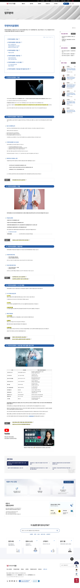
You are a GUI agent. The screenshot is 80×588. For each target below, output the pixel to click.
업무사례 (31, 3)
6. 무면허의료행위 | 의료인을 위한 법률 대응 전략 (18, 69)
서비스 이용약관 (9, 569)
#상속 (38, 534)
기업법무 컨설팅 (63, 0)
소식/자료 (55, 3)
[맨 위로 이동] (72, 559)
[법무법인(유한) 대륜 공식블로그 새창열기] (10, 581)
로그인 (38, 0)
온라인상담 (76, 567)
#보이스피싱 (43, 534)
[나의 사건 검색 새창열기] (7, 581)
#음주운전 (48, 534)
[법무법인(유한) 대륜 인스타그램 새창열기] (17, 581)
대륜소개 (23, 3)
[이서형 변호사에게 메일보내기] (75, 99)
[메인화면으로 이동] (4, 9)
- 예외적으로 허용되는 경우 (13, 47)
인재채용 (68, 0)
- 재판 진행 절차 (11, 66)
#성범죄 (31, 534)
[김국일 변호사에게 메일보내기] (75, 66)
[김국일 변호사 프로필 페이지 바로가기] (68, 69)
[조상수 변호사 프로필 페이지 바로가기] (68, 77)
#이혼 (35, 534)
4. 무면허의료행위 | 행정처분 (13, 55)
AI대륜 (73, 0)
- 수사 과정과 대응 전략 (12, 64)
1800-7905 (55, 0)
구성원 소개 (48, 3)
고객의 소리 (47, 0)
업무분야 (39, 3)
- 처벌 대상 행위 (11, 52)
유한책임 (27, 569)
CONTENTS (49, 37)
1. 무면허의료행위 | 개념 (12, 39)
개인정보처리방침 (16, 569)
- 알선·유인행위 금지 (12, 44)
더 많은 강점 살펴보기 (67, 482)
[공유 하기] (75, 28)
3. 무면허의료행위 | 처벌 (12, 50)
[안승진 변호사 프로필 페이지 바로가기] (68, 85)
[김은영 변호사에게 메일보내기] (75, 91)
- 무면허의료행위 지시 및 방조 (13, 46)
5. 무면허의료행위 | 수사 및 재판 (14, 62)
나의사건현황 (42, 0)
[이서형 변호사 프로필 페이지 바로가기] (68, 102)
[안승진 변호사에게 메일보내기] (75, 82)
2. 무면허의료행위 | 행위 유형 (13, 42)
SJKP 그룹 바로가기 (64, 565)
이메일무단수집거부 (33, 569)
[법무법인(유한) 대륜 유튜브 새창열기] (14, 581)
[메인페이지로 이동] (10, 3)
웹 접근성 (39, 569)
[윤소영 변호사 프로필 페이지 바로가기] (68, 110)
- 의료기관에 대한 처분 (12, 59)
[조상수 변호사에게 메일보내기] (75, 75)
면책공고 (22, 569)
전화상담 (76, 575)
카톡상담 (76, 571)
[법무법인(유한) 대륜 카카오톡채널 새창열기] (12, 581)
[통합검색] (57, 530)
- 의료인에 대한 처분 (12, 58)
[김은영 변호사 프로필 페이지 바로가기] (68, 93)
